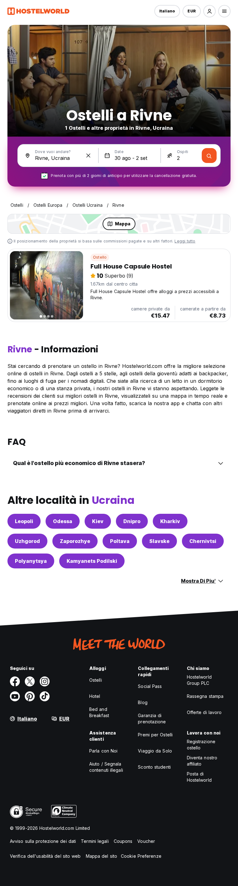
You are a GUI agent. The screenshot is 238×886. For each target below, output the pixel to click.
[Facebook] (15, 681)
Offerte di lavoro (204, 712)
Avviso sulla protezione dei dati (43, 841)
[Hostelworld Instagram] (45, 681)
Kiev (98, 521)
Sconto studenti (154, 767)
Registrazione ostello (201, 744)
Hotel (94, 696)
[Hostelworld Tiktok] (45, 696)
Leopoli (24, 521)
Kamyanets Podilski (92, 561)
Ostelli (95, 680)
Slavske (159, 541)
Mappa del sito (101, 856)
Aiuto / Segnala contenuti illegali (106, 767)
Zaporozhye (75, 541)
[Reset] (88, 155)
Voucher (146, 841)
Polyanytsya (31, 561)
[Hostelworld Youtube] (15, 696)
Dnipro (131, 521)
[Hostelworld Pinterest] (30, 696)
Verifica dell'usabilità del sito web (45, 856)
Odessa (62, 521)
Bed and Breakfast (99, 712)
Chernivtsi (202, 541)
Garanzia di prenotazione (152, 718)
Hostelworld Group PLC (199, 680)
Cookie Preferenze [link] (141, 856)
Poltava (120, 541)
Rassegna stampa (205, 696)
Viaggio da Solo (155, 750)
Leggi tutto (184, 241)
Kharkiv (170, 521)
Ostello (100, 257)
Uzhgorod (27, 541)
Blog (142, 702)
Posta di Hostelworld (199, 777)
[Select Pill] (209, 11)
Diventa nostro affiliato (202, 760)
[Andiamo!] (209, 155)
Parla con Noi (103, 750)
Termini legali (94, 841)
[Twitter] (30, 681)
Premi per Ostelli (155, 734)
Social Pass (150, 686)
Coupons (123, 841)
